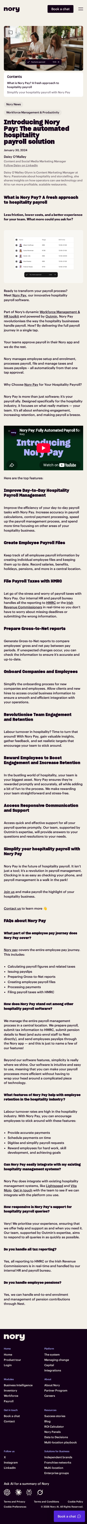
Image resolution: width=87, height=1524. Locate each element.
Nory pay (11, 950)
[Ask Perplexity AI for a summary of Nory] (29, 1492)
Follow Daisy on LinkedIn (21, 165)
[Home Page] (12, 9)
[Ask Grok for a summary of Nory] (40, 1492)
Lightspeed (54, 1186)
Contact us (12, 908)
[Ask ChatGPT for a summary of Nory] (7, 1492)
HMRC (51, 603)
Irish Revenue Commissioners (38, 605)
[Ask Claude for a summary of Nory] (18, 1492)
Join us (9, 892)
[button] (80, 9)
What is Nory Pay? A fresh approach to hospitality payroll (33, 85)
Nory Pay (19, 295)
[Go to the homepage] (14, 1337)
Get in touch (22, 1190)
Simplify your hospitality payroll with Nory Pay (38, 93)
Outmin (51, 316)
